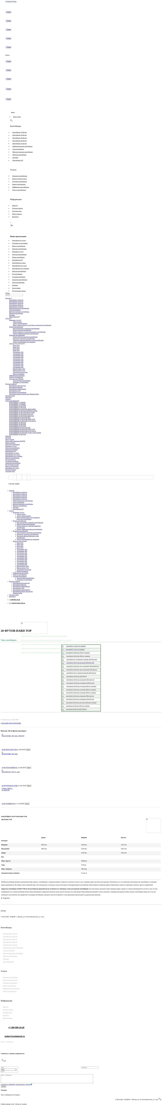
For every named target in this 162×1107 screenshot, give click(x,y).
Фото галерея (9, 439)
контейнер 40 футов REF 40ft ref (76, 709)
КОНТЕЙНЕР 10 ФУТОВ (17, 406)
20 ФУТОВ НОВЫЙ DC (10, 767)
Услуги (7, 318)
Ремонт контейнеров (18, 184)
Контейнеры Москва (15, 387)
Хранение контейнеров (19, 176)
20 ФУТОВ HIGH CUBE (10, 785)
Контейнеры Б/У (17, 160)
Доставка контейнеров (19, 181)
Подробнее (6, 898)
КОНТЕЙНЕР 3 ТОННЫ (17, 402)
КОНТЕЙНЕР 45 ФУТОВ (17, 434)
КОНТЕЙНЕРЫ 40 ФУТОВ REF (19, 428)
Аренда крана (17, 322)
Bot (12, 225)
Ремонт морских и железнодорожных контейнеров (29, 332)
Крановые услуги (17, 251)
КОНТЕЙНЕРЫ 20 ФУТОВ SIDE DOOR (22, 409)
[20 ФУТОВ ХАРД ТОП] (13, 736)
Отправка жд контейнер (20, 243)
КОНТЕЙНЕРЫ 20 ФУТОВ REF (19, 417)
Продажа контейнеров (19, 249)
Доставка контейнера (16, 379)
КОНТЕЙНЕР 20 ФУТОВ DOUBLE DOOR (23, 411)
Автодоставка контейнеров (21, 380)
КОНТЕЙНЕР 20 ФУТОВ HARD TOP (21, 416)
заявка (28, 749)
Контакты (15, 217)
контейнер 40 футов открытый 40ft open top (80, 696)
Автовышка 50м (18, 365)
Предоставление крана (19, 179)
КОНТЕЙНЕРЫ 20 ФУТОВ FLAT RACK (22, 421)
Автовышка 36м (18, 360)
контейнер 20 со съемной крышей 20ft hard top (81, 673)
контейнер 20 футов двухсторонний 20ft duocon (81, 669)
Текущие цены (17, 211)
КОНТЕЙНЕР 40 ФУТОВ (17, 426)
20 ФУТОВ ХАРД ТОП (9, 749)
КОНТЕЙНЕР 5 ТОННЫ (17, 404)
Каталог (8, 298)
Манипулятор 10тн (19, 369)
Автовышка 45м (18, 364)
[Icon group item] (15, 477)
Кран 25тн (16, 345)
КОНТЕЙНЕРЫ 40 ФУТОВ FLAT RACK (22, 431)
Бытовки (15, 157)
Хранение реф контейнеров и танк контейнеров (28, 340)
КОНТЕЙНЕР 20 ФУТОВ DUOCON (21, 414)
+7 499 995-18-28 (14, 600)
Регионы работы (17, 208)
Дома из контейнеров (19, 190)
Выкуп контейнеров (18, 246)
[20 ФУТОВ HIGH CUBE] (11, 772)
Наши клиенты (17, 214)
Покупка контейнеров (19, 254)
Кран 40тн (16, 349)
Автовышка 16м (18, 352)
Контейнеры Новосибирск (17, 389)
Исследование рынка (19, 291)
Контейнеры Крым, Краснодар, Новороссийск (24, 394)
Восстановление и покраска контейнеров (26, 328)
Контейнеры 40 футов (19, 141)
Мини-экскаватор (18, 374)
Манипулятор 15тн (19, 370)
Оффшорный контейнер (17, 375)
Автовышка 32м (18, 359)
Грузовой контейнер (18, 277)
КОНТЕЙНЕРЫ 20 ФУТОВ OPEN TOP (22, 419)
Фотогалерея (16, 288)
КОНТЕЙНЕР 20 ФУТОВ (17, 407)
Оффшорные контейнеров (20, 187)
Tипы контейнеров (18, 282)
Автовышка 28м (18, 357)
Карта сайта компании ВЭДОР (15, 441)
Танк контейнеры (18, 149)
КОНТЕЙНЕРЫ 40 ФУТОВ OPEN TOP (22, 429)
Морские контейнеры (19, 155)
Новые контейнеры (18, 257)
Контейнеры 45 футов (19, 143)
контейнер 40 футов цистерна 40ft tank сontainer (81, 702)
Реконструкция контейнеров (22, 330)
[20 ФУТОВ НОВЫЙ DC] (10, 754)
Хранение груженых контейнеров (24, 338)
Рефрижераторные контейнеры (22, 146)
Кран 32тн (16, 347)
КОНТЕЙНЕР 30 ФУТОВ (17, 424)
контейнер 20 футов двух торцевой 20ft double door (82, 666)
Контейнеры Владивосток (17, 385)
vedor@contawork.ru (18, 603)
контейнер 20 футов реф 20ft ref (76, 676)
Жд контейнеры (17, 274)
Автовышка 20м (18, 354)
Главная (7, 399)
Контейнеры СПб (14, 391)
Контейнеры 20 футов (19, 135)
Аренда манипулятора (20, 323)
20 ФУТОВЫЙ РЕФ (8, 803)
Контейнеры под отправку (20, 268)
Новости (15, 205)
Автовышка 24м (18, 355)
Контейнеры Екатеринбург (17, 392)
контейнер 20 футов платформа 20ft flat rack (80, 683)
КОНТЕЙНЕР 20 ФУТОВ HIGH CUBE (22, 412)
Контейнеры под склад (19, 266)
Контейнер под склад (19, 240)
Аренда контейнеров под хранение (24, 342)
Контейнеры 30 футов (19, 138)
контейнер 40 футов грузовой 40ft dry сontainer (81, 692)
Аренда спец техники (20, 541)
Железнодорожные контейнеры (22, 152)
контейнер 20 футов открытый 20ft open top (80, 680)
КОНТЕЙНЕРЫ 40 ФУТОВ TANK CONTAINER (25, 433)
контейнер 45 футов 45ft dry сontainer (78, 706)
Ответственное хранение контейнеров (25, 337)
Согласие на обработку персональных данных (15, 1084)
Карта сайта (17, 117)
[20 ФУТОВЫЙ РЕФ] (9, 790)
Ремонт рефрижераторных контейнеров (25, 333)
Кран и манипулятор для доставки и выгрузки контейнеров (32, 325)
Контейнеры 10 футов (19, 132)
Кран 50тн (16, 350)
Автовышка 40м (18, 362)
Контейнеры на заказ (19, 263)
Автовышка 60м (18, 367)
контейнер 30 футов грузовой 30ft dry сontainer (81, 689)
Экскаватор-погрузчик (20, 372)
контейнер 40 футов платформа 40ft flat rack (80, 699)
